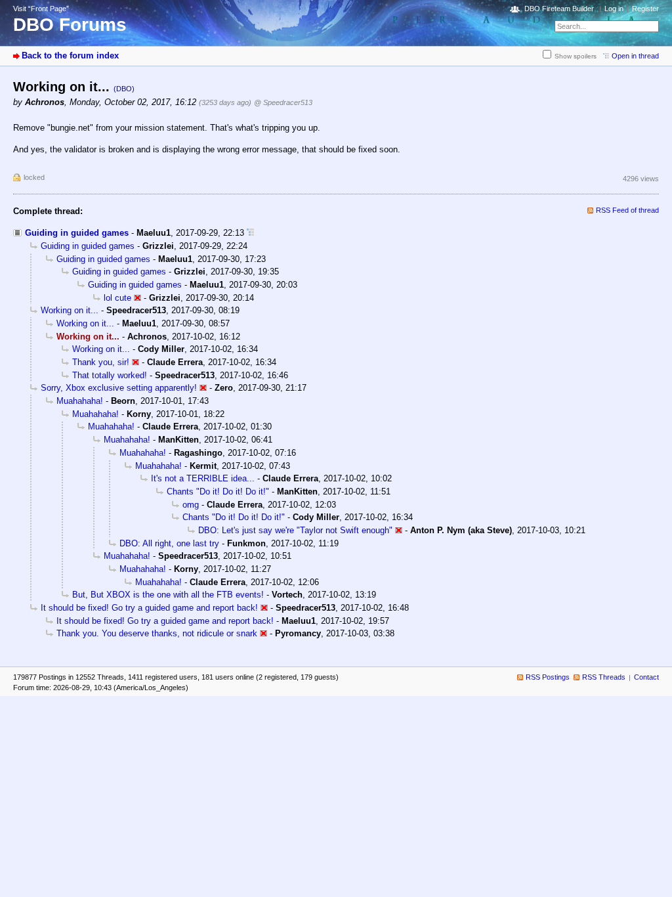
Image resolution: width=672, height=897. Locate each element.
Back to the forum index (70, 55)
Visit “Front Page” (41, 8)
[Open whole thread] (250, 233)
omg (190, 505)
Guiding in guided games (77, 233)
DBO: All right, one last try (169, 543)
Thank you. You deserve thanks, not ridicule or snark (156, 633)
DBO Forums (70, 24)
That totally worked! (109, 375)
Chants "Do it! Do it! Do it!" (218, 491)
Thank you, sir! (100, 362)
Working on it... (69, 310)
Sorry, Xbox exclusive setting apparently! (119, 388)
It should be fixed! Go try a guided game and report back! (149, 608)
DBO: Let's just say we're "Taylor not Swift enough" (295, 530)
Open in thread (635, 56)
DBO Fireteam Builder (559, 8)
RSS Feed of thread (627, 210)
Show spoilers (576, 56)
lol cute (117, 298)
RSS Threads (603, 677)
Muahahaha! (79, 401)
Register (645, 8)
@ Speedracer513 (283, 102)
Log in (613, 8)
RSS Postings (548, 677)
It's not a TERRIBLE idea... (203, 478)
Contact (646, 677)
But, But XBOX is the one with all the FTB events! (168, 595)
